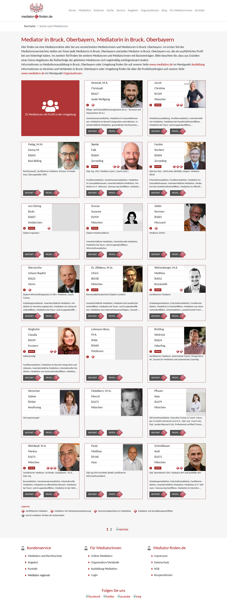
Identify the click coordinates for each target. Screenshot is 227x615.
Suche (110, 10)
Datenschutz (161, 562)
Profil (112, 131)
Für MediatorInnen (181, 10)
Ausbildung (197, 64)
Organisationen (150, 10)
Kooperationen (163, 575)
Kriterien (99, 10)
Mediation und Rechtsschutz (45, 556)
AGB (156, 569)
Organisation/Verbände (105, 562)
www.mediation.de (161, 64)
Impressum (161, 556)
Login (94, 575)
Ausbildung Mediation (104, 569)
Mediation (85, 10)
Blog (164, 10)
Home (72, 10)
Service (120, 10)
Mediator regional (39, 575)
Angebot (133, 10)
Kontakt (199, 10)
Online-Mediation (101, 556)
